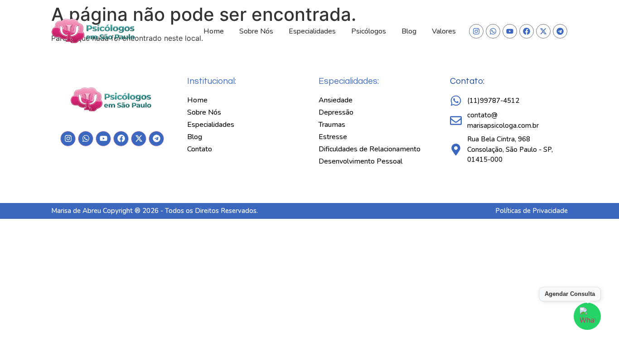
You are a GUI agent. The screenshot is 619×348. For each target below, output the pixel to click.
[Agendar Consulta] (587, 316)
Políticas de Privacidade (531, 210)
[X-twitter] (543, 31)
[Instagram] (476, 31)
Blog (408, 31)
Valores (444, 31)
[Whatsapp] (493, 31)
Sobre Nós (256, 31)
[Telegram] (560, 31)
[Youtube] (510, 31)
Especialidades (312, 31)
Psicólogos (368, 31)
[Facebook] (526, 31)
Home (213, 31)
